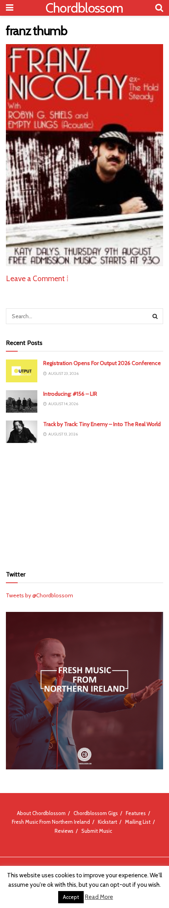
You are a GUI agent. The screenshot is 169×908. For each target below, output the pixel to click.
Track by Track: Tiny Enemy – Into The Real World (102, 424)
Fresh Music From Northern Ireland (51, 822)
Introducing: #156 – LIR (70, 393)
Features (136, 813)
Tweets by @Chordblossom (39, 595)
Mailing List (138, 822)
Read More (99, 897)
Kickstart (107, 822)
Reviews (64, 831)
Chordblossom (84, 8)
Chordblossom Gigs (95, 813)
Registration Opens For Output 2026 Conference (102, 363)
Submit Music (96, 831)
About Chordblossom (41, 813)
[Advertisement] (84, 504)
